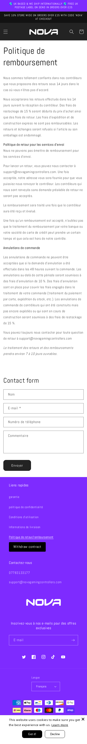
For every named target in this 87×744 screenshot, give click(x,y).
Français (41, 686)
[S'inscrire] (73, 640)
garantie (14, 497)
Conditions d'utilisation (23, 517)
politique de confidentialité (26, 507)
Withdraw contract (27, 546)
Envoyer (17, 465)
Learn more (60, 725)
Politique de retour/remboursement (31, 537)
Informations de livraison (24, 527)
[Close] (83, 719)
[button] (5, 32)
